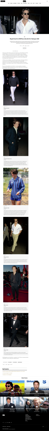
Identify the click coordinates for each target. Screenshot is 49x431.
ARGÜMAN (14, 3)
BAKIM (11, 3)
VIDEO (29, 3)
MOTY (34, 3)
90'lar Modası (15, 362)
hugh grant (10, 362)
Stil (24, 36)
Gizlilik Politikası (4, 426)
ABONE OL (3, 1)
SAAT (22, 3)
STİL (9, 3)
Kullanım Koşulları (8, 426)
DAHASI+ (37, 3)
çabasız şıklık (20, 362)
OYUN (40, 3)
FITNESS (18, 3)
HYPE (31, 3)
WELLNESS (25, 3)
